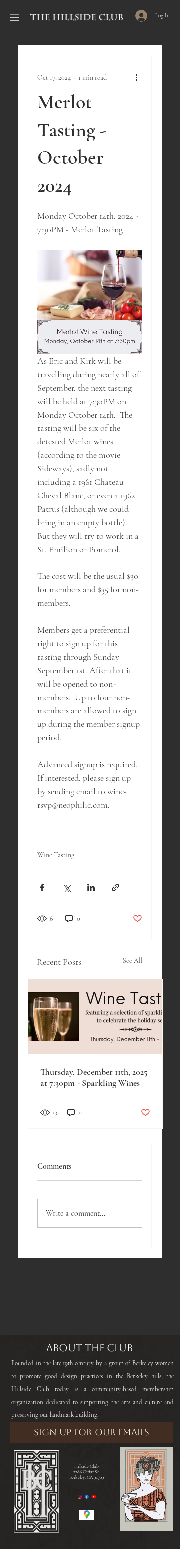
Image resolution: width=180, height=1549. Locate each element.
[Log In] (132, 16)
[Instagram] (80, 1496)
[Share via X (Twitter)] (67, 887)
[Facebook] (87, 1496)
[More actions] (136, 77)
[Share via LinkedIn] (91, 887)
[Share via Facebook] (42, 887)
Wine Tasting (56, 855)
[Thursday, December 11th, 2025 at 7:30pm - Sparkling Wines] (95, 1016)
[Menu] (15, 17)
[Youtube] (94, 1496)
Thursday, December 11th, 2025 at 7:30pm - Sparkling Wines (94, 1077)
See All (133, 960)
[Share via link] (115, 887)
